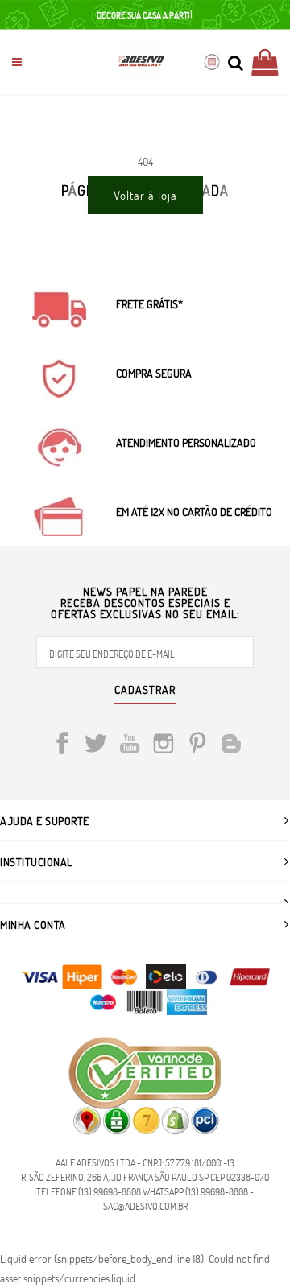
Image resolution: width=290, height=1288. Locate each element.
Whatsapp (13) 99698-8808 (195, 1191)
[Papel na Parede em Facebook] (62, 746)
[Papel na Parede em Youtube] (129, 746)
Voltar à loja (145, 195)
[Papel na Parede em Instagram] (163, 746)
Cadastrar (145, 690)
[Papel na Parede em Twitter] (96, 746)
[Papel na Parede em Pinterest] (197, 746)
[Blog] (231, 746)
